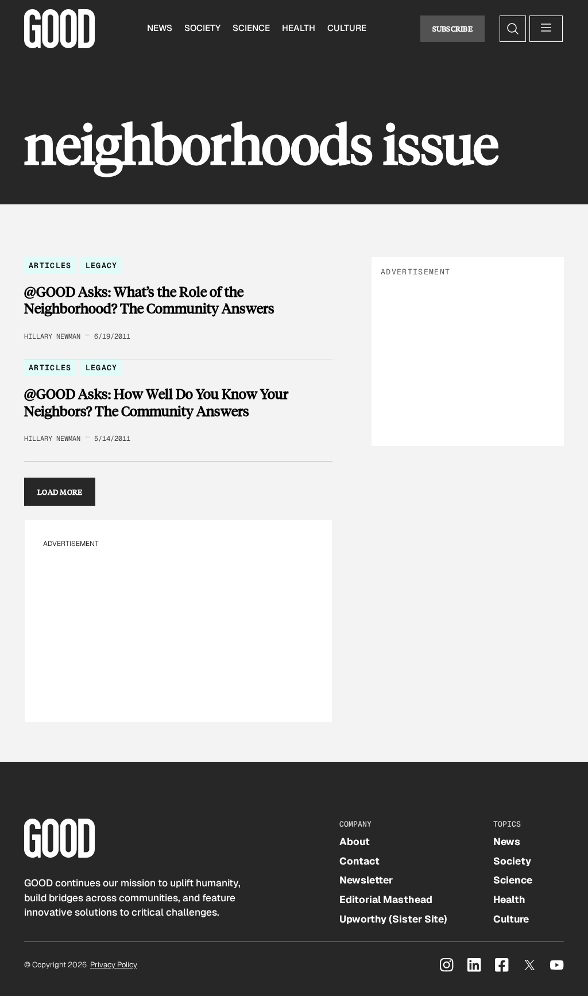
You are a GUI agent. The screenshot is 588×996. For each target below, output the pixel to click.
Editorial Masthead (385, 899)
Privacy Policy (113, 965)
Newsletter (366, 880)
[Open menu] (546, 28)
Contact (359, 861)
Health (298, 28)
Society (202, 28)
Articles (50, 265)
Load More (60, 492)
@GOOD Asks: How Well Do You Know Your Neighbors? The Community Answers (156, 402)
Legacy (102, 265)
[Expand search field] (513, 28)
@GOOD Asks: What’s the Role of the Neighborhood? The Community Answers (149, 300)
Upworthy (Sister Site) (393, 919)
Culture (346, 28)
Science (251, 28)
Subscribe (452, 28)
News (159, 28)
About (354, 841)
